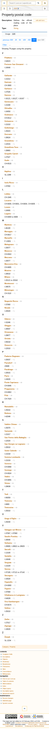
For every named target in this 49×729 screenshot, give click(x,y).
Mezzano (8, 257)
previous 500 (8, 40)
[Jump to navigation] (4, 3)
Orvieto (7, 339)
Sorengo (8, 470)
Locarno (7, 201)
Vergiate (7, 563)
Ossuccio (8, 345)
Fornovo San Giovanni (14, 64)
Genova (7, 95)
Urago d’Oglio (10, 519)
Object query (6, 688)
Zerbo (6, 619)
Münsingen (9, 290)
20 (16, 40)
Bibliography (6, 674)
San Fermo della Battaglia (15, 438)
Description (7, 20)
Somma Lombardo (12, 457)
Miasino (7, 271)
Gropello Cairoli (11, 154)
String (16, 28)
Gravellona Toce (11, 147)
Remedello (8, 407)
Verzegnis (8, 576)
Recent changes (7, 698)
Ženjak (7, 637)
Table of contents (8, 681)
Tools (44, 9)
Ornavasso (8, 332)
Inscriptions (6, 657)
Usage (10, 34)
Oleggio (7, 326)
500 (34, 40)
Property (12, 647)
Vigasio (7, 589)
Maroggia (8, 232)
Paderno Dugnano (12, 356)
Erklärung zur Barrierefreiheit (34, 726)
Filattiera (8, 58)
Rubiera (7, 413)
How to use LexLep (8, 679)
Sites (4, 669)
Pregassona (9, 389)
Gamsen (7, 82)
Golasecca (8, 121)
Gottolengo (9, 128)
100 (24, 40)
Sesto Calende (10, 451)
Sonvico (7, 464)
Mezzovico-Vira (10, 264)
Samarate (8, 431)
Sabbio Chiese (10, 424)
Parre (6, 376)
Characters (6, 666)
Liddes (7, 194)
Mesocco (8, 251)
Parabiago (8, 370)
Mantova (8, 225)
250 (29, 40)
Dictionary (5, 661)
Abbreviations (6, 683)
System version (7, 703)
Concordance (6, 671)
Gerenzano (9, 102)
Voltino (7, 608)
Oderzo (7, 319)
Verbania (8, 543)
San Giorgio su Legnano (14, 444)
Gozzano (8, 134)
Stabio (7, 477)
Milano (7, 277)
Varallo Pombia (10, 537)
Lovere (7, 207)
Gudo (6, 160)
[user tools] (44, 3)
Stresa (7, 483)
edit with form (40, 20)
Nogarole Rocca (11, 301)
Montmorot (9, 283)
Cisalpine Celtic (7, 654)
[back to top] (24, 708)
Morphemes (6, 664)
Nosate (7, 308)
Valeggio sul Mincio (12, 530)
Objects (5, 659)
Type (4, 28)
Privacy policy (32, 724)
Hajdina (7, 171)
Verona (7, 569)
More (15, 8)
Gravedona (9, 141)
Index (4, 686)
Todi (6, 494)
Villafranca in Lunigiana (14, 595)
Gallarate (8, 76)
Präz (6, 395)
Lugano (7, 214)
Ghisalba (8, 108)
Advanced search (8, 693)
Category (5, 647)
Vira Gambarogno (11, 602)
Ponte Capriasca (11, 382)
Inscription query (7, 691)
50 (20, 40)
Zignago (7, 626)
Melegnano (9, 244)
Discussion (10, 9)
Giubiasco (8, 115)
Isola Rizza (9, 183)
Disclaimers (19, 726)
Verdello (7, 556)
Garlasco (8, 89)
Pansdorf (8, 363)
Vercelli (7, 549)
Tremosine (8, 508)
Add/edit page (6, 700)
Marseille (8, 238)
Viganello (8, 582)
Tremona (8, 501)
